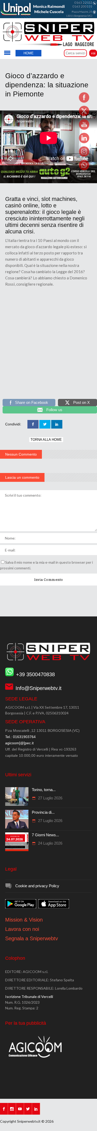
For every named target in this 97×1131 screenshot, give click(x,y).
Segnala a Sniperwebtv (31, 938)
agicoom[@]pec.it (19, 743)
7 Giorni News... (45, 835)
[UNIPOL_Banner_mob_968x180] (48, 17)
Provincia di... (43, 812)
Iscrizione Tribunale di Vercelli (29, 996)
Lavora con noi (22, 929)
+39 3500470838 (35, 674)
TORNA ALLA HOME (46, 440)
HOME (29, 53)
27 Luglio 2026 (49, 798)
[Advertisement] (48, 346)
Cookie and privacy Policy (37, 886)
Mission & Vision (24, 920)
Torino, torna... (44, 789)
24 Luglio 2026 (49, 843)
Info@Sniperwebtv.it (39, 688)
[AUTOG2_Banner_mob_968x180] (48, 182)
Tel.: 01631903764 (20, 737)
